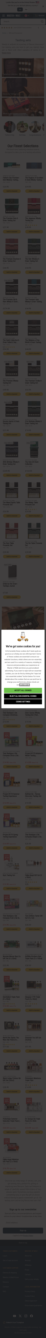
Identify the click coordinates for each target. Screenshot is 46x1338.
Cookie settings (23, 702)
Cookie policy (24, 685)
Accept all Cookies (23, 690)
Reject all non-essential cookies (23, 696)
